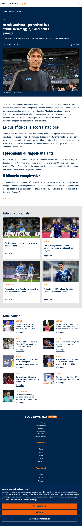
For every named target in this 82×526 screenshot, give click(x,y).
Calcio (11, 11)
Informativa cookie (41, 425)
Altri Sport (41, 462)
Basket (41, 455)
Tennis (41, 452)
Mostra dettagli (30, 500)
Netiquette (41, 434)
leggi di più (9, 253)
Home (5, 11)
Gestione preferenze (40, 436)
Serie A (18, 11)
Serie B (41, 478)
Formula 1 (41, 481)
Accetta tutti (39, 506)
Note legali (41, 428)
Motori (41, 459)
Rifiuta (39, 512)
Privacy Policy (41, 423)
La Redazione (41, 431)
